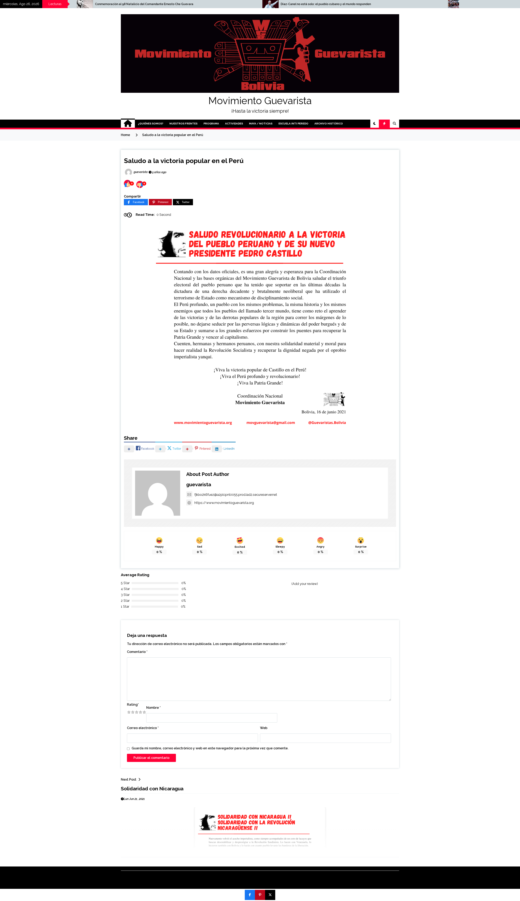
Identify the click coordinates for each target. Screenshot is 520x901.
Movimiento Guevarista (260, 100)
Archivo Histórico (328, 123)
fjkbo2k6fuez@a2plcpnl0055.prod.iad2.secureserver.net (235, 495)
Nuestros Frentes (183, 123)
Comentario (137, 652)
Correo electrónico (143, 728)
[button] (374, 124)
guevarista (198, 484)
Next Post (128, 779)
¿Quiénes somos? (150, 123)
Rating (133, 705)
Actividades (234, 123)
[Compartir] (250, 895)
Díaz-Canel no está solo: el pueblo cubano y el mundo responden (230, 4)
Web (263, 728)
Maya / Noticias (260, 123)
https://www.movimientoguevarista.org (224, 503)
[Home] (128, 124)
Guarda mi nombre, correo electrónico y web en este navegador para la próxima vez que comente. (210, 748)
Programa (211, 123)
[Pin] (260, 895)
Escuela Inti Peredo (293, 123)
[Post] (270, 895)
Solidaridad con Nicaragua (152, 789)
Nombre (153, 708)
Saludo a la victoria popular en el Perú (184, 160)
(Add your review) (304, 584)
